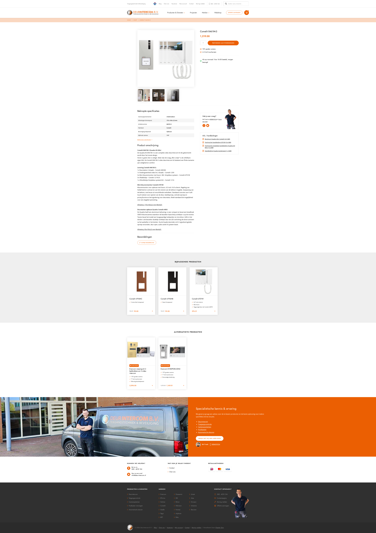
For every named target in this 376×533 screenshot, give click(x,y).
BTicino (162, 498)
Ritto (177, 517)
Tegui (162, 513)
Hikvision (179, 506)
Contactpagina (222, 498)
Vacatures (174, 3)
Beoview (193, 510)
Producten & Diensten (175, 12)
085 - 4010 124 (137, 469)
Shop (135, 20)
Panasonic (179, 494)
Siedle (162, 510)
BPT (161, 517)
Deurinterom (203, 422)
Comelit (169, 128)
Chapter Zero (219, 528)
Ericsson (193, 502)
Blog (160, 3)
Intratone (194, 506)
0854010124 (213, 119)
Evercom (163, 494)
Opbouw (169, 131)
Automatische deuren (206, 432)
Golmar (162, 502)
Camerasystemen (204, 427)
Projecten (193, 12)
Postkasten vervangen (136, 506)
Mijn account (183, 3)
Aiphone (178, 513)
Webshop (217, 12)
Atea (192, 498)
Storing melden (200, 3)
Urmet (193, 494)
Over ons (166, 3)
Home (129, 20)
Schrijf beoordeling (147, 242)
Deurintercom (133, 494)
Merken (204, 12)
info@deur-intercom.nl (139, 475)
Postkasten (202, 430)
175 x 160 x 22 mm (172, 120)
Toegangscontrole (205, 424)
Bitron (177, 502)
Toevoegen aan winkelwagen (223, 43)
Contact (191, 3)
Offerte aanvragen (234, 12)
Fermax (178, 510)
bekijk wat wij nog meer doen (209, 438)
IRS (177, 498)
